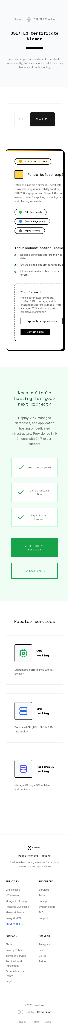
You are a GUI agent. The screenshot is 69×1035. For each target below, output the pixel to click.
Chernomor (44, 1012)
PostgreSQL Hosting (17, 906)
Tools (42, 895)
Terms (35, 1021)
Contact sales (35, 331)
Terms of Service (16, 955)
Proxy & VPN (13, 918)
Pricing (43, 901)
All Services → (14, 923)
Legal (9, 981)
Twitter (43, 961)
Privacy (22, 1021)
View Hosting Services (34, 547)
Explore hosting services (42, 321)
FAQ (41, 912)
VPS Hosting (13, 889)
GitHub (43, 955)
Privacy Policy (14, 950)
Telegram (44, 944)
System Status (47, 906)
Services (44, 889)
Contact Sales (34, 571)
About (9, 944)
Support (43, 918)
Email (42, 950)
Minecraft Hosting (16, 912)
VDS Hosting (13, 895)
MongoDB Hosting (16, 901)
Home (17, 19)
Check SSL (42, 119)
